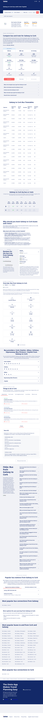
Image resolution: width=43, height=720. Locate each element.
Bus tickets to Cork (22, 678)
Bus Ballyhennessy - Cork (20, 659)
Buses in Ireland (14, 678)
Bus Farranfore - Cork (6, 661)
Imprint (10, 716)
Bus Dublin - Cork (31, 647)
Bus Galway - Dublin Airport (33, 635)
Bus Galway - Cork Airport (33, 642)
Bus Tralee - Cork (18, 656)
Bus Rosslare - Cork (19, 661)
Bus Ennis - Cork (5, 663)
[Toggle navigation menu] (39, 1)
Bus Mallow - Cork (31, 661)
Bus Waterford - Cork (32, 654)
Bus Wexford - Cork (19, 654)
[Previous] (5, 202)
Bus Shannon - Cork (6, 656)
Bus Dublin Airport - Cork (20, 652)
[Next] (37, 202)
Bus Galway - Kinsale (6, 647)
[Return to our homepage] (5, 1)
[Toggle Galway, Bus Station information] (38, 594)
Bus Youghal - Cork (31, 652)
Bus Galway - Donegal (19, 638)
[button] (25, 12)
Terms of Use (16, 716)
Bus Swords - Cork (5, 652)
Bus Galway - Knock (6, 640)
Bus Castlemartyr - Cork (19, 663)
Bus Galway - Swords (6, 635)
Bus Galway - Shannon (19, 640)
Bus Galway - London (6, 631)
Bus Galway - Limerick (6, 605)
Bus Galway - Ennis (6, 642)
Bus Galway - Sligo (18, 635)
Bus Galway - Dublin (32, 631)
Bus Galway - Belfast (32, 633)
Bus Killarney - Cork (32, 649)
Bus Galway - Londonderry (7, 638)
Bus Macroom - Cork (32, 659)
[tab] (4, 394)
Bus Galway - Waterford (32, 638)
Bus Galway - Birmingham (20, 631)
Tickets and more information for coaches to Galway (30, 616)
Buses (8, 678)
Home (4, 678)
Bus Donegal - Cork (6, 654)
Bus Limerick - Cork (19, 649)
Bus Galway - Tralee (32, 640)
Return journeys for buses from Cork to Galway (11, 616)
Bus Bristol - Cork (5, 649)
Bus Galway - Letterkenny (20, 642)
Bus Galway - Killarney (19, 633)
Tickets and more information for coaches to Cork (11, 619)
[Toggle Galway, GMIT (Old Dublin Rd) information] (38, 590)
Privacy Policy (23, 716)
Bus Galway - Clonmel (6, 645)
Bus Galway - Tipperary (19, 645)
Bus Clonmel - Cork (31, 656)
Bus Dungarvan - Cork (6, 659)
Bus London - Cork (18, 647)
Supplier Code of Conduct (33, 716)
